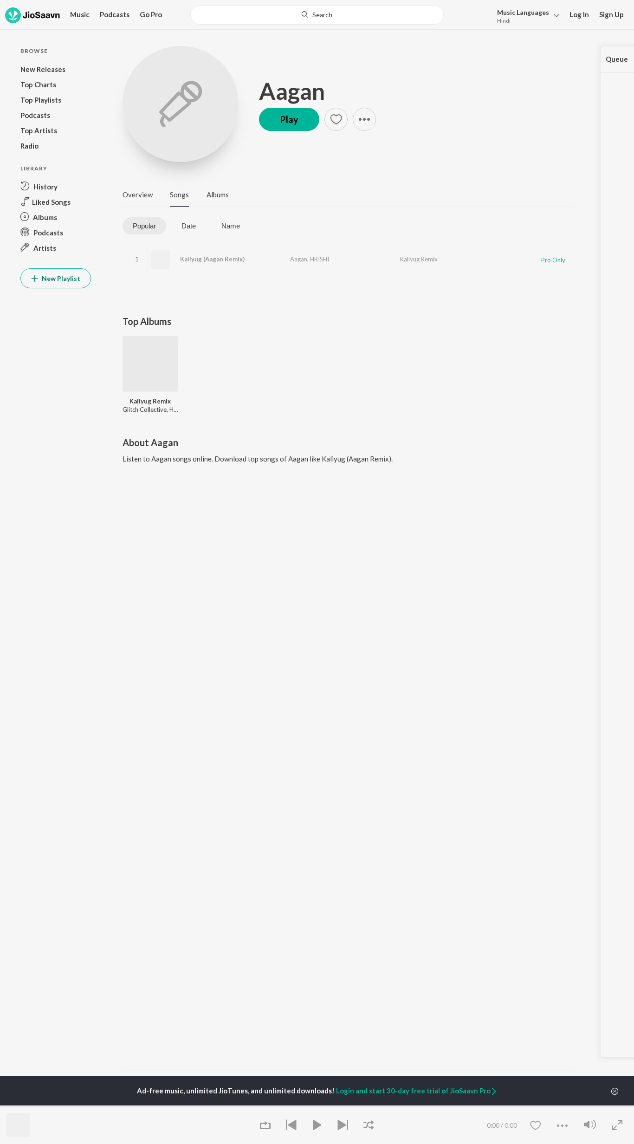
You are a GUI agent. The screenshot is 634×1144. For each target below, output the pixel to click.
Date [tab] (188, 226)
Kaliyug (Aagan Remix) (212, 259)
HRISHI (319, 259)
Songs (179, 194)
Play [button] (289, 119)
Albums (218, 194)
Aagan (292, 91)
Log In (579, 14)
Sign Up (611, 14)
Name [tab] (230, 226)
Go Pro (151, 14)
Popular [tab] (144, 226)
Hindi (504, 21)
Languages (523, 12)
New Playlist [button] (60, 278)
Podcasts (114, 14)
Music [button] (80, 14)
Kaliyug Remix (419, 259)
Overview (138, 194)
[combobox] (317, 15)
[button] (525, 15)
